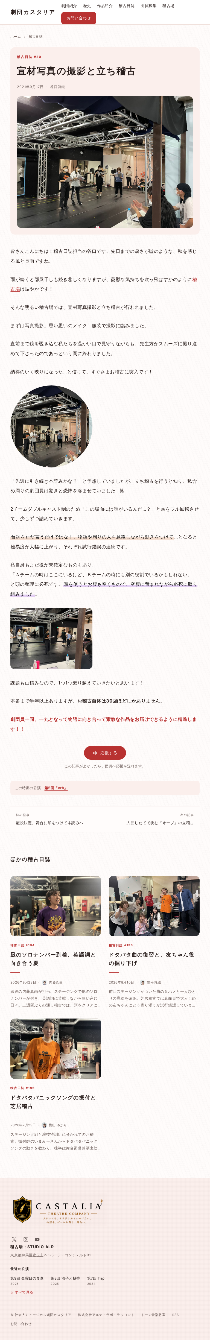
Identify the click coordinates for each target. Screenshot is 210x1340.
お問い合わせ (79, 18)
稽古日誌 (127, 6)
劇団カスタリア (33, 12)
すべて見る (24, 1292)
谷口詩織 (57, 87)
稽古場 (168, 6)
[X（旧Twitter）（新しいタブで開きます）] (14, 1239)
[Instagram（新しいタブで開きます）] (26, 1239)
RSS (175, 1315)
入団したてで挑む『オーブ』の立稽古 (160, 819)
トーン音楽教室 (153, 1315)
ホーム (15, 36)
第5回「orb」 (56, 788)
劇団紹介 (69, 6)
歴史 (87, 6)
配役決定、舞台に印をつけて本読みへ (49, 819)
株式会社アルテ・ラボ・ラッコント (106, 1315)
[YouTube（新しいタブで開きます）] (37, 1239)
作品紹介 (105, 6)
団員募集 (148, 6)
